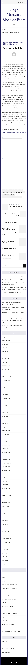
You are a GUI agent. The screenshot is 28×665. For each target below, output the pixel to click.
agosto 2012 (5, 412)
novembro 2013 (6, 376)
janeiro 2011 (5, 456)
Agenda (4, 228)
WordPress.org (6, 652)
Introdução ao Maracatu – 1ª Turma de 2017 (13, 276)
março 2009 (5, 524)
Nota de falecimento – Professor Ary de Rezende (9, 247)
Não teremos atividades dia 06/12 (9, 233)
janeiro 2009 (5, 531)
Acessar (4, 641)
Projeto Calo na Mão (8, 43)
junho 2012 (5, 420)
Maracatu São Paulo (8, 194)
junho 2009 (5, 513)
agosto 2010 (5, 474)
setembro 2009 (6, 502)
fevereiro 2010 (6, 488)
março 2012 (5, 427)
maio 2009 (4, 517)
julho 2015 (5, 344)
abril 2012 (5, 423)
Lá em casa (9, 228)
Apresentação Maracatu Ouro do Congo (12, 292)
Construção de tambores (10, 588)
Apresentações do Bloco (9, 584)
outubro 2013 (6, 380)
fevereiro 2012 (6, 430)
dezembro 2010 (6, 459)
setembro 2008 (6, 546)
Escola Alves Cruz (17, 189)
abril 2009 (5, 520)
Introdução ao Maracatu (10, 599)
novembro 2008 (6, 538)
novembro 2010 (6, 463)
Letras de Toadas (7, 606)
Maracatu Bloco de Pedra (17, 192)
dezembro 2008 (6, 535)
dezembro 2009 (6, 492)
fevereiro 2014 (6, 366)
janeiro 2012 (5, 434)
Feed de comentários (8, 648)
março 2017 (5, 337)
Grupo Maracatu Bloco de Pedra (14, 14)
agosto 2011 (5, 448)
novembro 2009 (6, 495)
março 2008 (5, 564)
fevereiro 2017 (6, 340)
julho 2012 (5, 416)
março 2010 (5, 484)
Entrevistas (5, 592)
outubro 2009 (6, 499)
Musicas (4, 617)
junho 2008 (5, 553)
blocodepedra (6, 189)
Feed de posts (6, 645)
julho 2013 (5, 384)
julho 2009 (5, 510)
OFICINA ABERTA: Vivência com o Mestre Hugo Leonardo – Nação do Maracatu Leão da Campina (14, 288)
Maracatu (15, 42)
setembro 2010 (6, 470)
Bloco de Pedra (14, 58)
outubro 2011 (6, 441)
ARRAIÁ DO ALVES (7, 259)
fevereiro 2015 (6, 355)
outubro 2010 (6, 466)
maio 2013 (4, 391)
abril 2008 (5, 560)
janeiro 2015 (5, 358)
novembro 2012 (6, 402)
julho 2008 (5, 549)
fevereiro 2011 (6, 452)
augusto (4, 307)
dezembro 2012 (6, 398)
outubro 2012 (6, 405)
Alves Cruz (4, 241)
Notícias (21, 42)
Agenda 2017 (5, 577)
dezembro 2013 (6, 373)
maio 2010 (4, 481)
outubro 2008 (6, 542)
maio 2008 (4, 556)
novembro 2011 (6, 438)
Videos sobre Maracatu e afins (11, 44)
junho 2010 (5, 477)
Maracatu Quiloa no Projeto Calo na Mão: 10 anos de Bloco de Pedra (13, 283)
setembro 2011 (6, 445)
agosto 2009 (5, 506)
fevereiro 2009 (6, 528)
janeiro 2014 (5, 369)
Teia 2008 (18, 197)
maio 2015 (4, 348)
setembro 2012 (6, 409)
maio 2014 (4, 362)
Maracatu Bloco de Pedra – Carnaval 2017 (12, 280)
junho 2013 (5, 387)
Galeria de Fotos (7, 42)
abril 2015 (5, 351)
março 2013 (5, 394)
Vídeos (4, 628)
